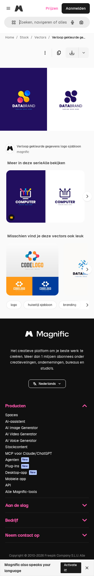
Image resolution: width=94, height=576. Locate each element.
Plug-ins (16, 466)
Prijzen (52, 8)
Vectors (40, 37)
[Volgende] (87, 196)
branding (69, 305)
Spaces (11, 415)
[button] (47, 384)
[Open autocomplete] (11, 22)
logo (14, 305)
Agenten (16, 459)
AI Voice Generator (21, 440)
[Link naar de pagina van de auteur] (10, 149)
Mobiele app (15, 478)
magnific (23, 152)
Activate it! (70, 567)
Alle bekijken (54, 163)
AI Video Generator (21, 434)
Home (9, 37)
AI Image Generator (21, 427)
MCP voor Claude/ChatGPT (28, 453)
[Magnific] (47, 335)
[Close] (87, 568)
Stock (24, 37)
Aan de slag (16, 505)
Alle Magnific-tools (21, 491)
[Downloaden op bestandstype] (83, 52)
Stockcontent (16, 447)
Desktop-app (20, 472)
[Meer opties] (45, 52)
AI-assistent (15, 421)
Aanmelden (76, 8)
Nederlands (47, 384)
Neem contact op (22, 535)
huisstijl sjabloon (40, 305)
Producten (15, 405)
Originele (34, 70)
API (8, 485)
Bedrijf (11, 520)
